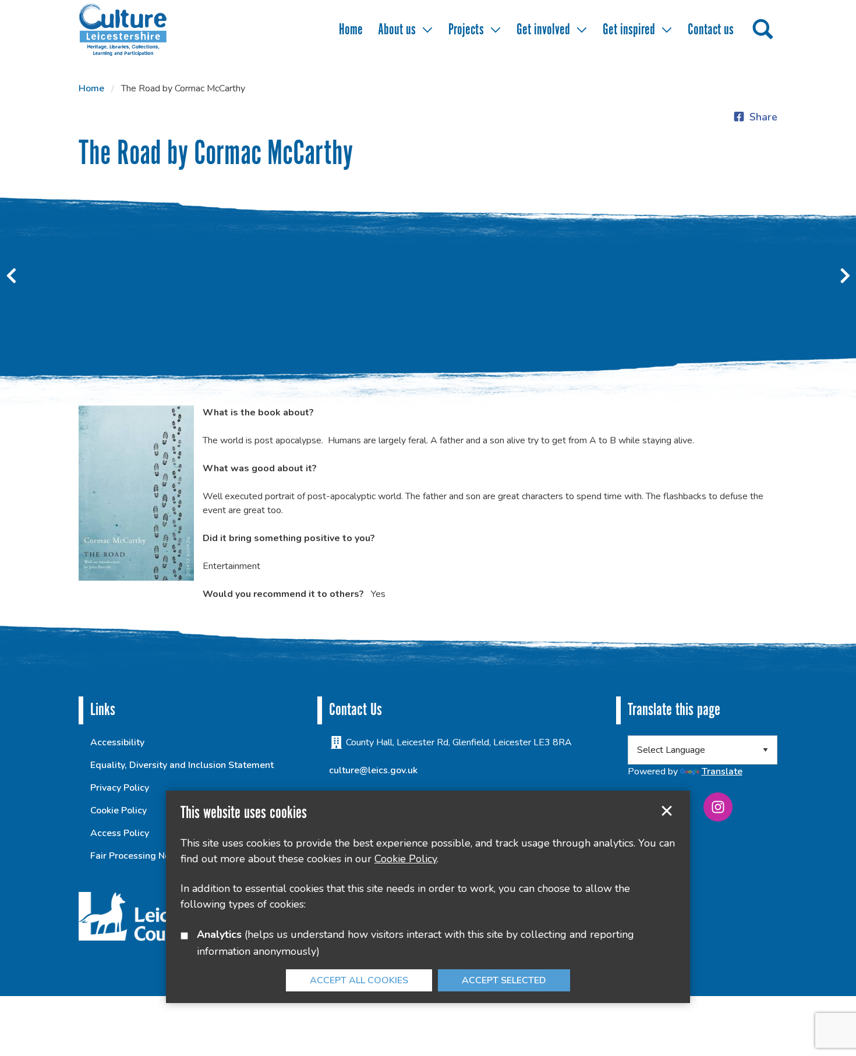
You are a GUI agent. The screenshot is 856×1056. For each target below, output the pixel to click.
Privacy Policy (119, 787)
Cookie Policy (118, 810)
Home (351, 30)
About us (397, 30)
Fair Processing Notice (138, 855)
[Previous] (11, 275)
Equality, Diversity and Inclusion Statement (182, 765)
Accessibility (117, 742)
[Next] (844, 275)
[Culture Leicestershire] (140, 29)
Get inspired (629, 30)
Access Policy (119, 833)
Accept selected (666, 811)
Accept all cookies (359, 980)
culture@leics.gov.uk (373, 770)
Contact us (711, 30)
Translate (722, 771)
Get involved (543, 30)
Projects (466, 30)
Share (763, 117)
